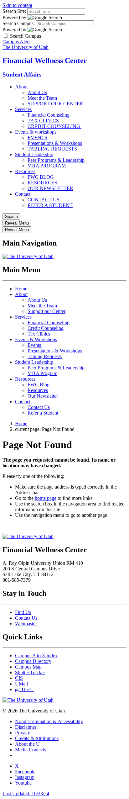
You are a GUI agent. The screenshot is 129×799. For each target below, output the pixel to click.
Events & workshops (35, 132)
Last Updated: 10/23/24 (26, 793)
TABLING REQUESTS (52, 148)
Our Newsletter (43, 396)
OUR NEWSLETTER (50, 188)
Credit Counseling (46, 328)
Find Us (23, 612)
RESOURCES (42, 182)
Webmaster (26, 623)
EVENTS (37, 137)
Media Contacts (30, 749)
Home (21, 288)
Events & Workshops (36, 339)
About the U (27, 744)
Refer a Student (43, 412)
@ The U (24, 689)
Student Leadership (34, 154)
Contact (22, 194)
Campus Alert (16, 41)
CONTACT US (43, 199)
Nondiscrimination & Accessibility (49, 721)
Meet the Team (42, 98)
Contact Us (39, 407)
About (21, 86)
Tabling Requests (45, 356)
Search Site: (14, 11)
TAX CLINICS (43, 120)
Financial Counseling (49, 115)
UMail (21, 683)
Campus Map (28, 666)
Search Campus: (19, 23)
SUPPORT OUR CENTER (55, 103)
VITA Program (42, 373)
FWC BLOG (41, 177)
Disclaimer (25, 727)
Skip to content (17, 5)
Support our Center (46, 311)
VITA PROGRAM (47, 165)
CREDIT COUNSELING (54, 126)
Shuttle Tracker (30, 672)
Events (35, 345)
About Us (37, 92)
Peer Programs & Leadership (56, 160)
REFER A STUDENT (50, 205)
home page (45, 498)
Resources (25, 171)
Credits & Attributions (37, 738)
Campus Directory (33, 661)
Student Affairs (22, 74)
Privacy (22, 732)
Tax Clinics (39, 333)
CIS (19, 678)
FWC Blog (38, 384)
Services (23, 109)
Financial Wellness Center (45, 60)
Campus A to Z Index (36, 655)
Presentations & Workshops (55, 143)
